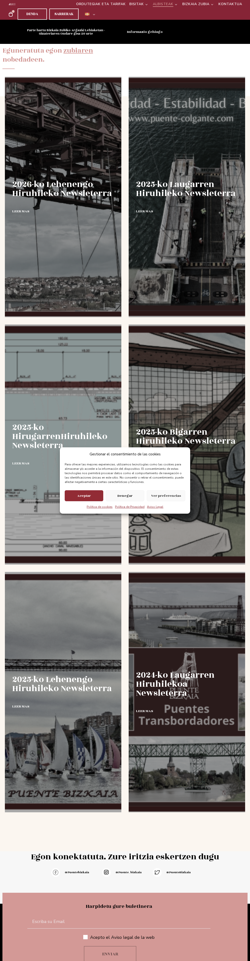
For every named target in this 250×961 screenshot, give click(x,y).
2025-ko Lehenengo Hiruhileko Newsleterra (62, 684)
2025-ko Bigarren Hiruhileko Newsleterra (186, 437)
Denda (32, 14)
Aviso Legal (155, 507)
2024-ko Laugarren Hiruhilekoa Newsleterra (175, 684)
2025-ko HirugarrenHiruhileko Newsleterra (59, 436)
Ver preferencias (166, 495)
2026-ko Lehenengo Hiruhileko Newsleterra (62, 189)
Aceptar (84, 495)
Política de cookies (100, 507)
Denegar (125, 495)
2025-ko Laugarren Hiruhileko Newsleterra (186, 189)
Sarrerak (63, 14)
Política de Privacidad (130, 507)
